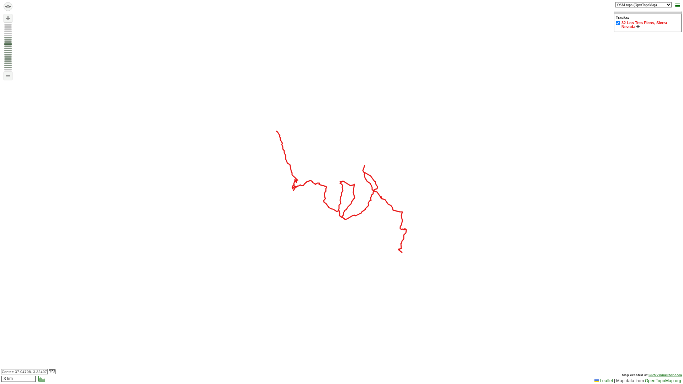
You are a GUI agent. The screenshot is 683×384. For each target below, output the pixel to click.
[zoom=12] (8, 44)
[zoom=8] (8, 53)
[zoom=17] (8, 33)
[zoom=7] (8, 55)
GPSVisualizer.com (665, 375)
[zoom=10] (8, 48)
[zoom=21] (8, 25)
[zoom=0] (8, 70)
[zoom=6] (8, 57)
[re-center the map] (8, 6)
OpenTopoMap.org (663, 380)
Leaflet (606, 380)
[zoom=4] (8, 61)
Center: (24, 372)
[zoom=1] (8, 67)
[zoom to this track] (638, 26)
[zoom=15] (8, 38)
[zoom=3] (8, 63)
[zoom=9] (8, 50)
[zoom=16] (8, 35)
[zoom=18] (8, 31)
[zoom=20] (8, 27)
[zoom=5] (8, 59)
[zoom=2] (8, 65)
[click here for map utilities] (677, 5)
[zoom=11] (8, 46)
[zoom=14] (8, 40)
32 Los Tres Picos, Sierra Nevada (644, 25)
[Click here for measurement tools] (52, 371)
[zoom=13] (8, 42)
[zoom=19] (8, 29)
